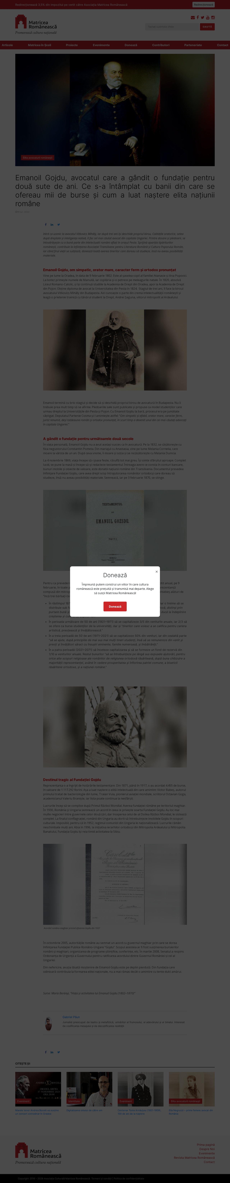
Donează (115, 606)
